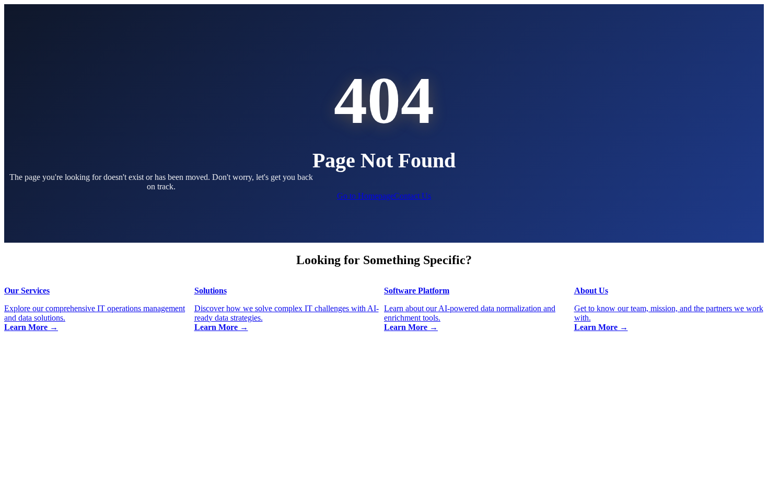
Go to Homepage (365, 195)
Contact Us (412, 195)
